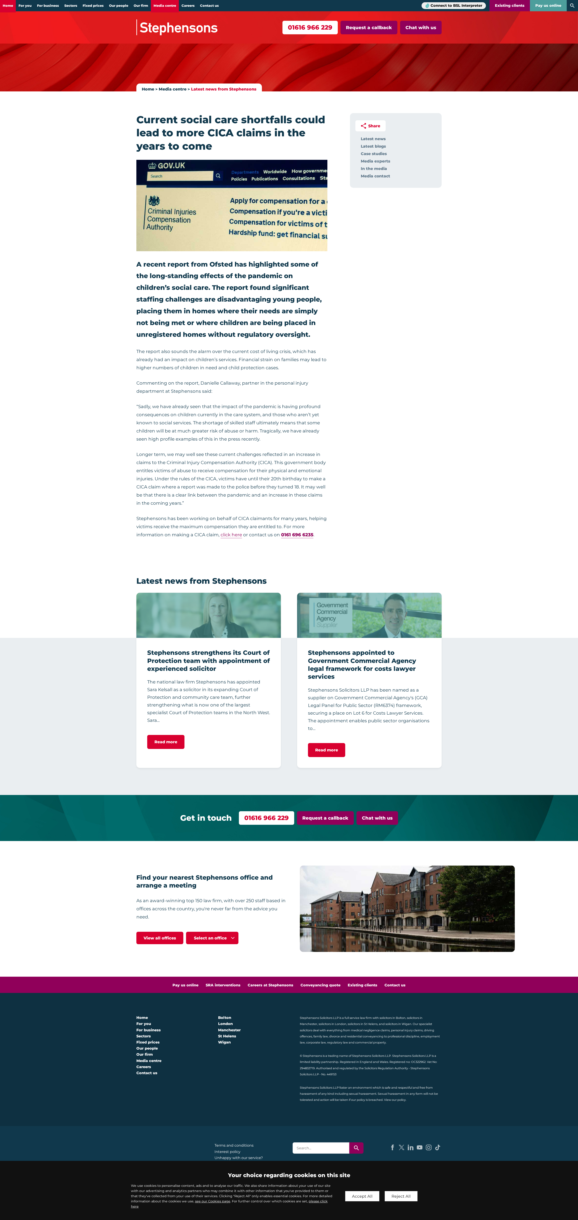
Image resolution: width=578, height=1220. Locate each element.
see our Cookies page (212, 1201)
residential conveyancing (365, 1036)
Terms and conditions (234, 1145)
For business (48, 6)
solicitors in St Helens (363, 1024)
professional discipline (403, 1036)
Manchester (229, 1030)
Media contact (375, 176)
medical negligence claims (370, 1030)
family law (320, 1036)
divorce (334, 1036)
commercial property (370, 1042)
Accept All (362, 1196)
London (225, 1024)
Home (8, 6)
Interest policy (227, 1152)
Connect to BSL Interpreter (456, 5)
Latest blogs (373, 146)
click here (231, 534)
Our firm (141, 6)
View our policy (395, 1099)
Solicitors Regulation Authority (386, 1068)
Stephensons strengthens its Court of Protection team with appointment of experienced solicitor (208, 660)
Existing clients (509, 5)
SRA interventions (223, 985)
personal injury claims (407, 1030)
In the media (374, 168)
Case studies (374, 153)
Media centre (165, 6)
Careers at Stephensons (270, 985)
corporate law (316, 1042)
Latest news (373, 138)
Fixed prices (93, 6)
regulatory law (337, 1042)
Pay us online (548, 5)
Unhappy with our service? (238, 1158)
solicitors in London (332, 1024)
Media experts (375, 161)
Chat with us (421, 27)
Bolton (224, 1018)
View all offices (160, 938)
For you (25, 6)
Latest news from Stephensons (223, 89)
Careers (188, 6)
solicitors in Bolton (393, 1018)
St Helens (227, 1036)
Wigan (224, 1042)
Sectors (70, 6)
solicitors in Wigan (398, 1024)
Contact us (209, 6)
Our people (118, 6)
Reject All (401, 1196)
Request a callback (369, 27)
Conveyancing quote (320, 985)
